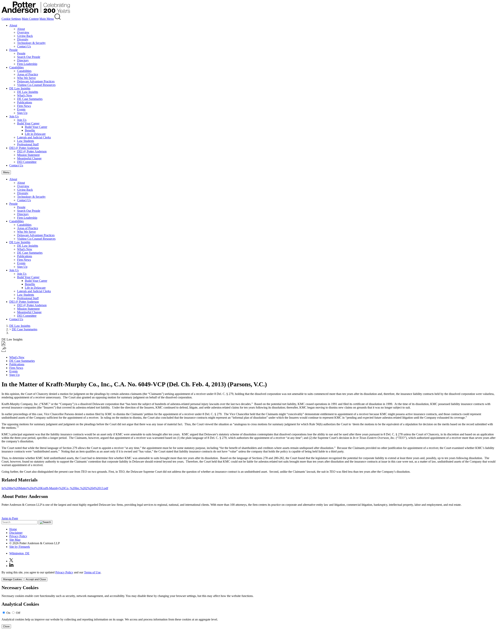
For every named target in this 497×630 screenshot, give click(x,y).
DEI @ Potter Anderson (24, 148)
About (13, 25)
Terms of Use (92, 572)
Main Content (30, 18)
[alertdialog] (248, 606)
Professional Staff (28, 144)
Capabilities (16, 67)
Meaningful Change (29, 158)
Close (6, 626)
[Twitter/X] (11, 561)
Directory (23, 60)
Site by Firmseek (19, 546)
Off (18, 612)
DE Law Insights (19, 88)
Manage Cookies (12, 579)
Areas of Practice (27, 74)
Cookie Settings (11, 18)
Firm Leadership (27, 64)
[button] (4, 350)
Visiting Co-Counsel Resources (36, 85)
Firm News (24, 106)
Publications (24, 102)
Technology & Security (31, 43)
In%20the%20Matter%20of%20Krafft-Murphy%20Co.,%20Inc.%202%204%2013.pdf (55, 488)
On (8, 612)
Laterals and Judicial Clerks (34, 137)
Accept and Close (36, 579)
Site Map (14, 539)
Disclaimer (16, 532)
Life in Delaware (35, 134)
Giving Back (25, 36)
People (13, 50)
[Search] (58, 18)
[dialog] (248, 576)
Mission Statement (28, 155)
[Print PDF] (3, 345)
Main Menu (46, 18)
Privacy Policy (18, 536)
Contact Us (24, 46)
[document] (248, 606)
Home (13, 529)
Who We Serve (26, 78)
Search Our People (28, 57)
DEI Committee (26, 162)
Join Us (14, 116)
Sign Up (22, 113)
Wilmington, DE (19, 553)
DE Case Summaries (30, 99)
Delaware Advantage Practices (36, 81)
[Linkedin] (11, 565)
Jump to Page (10, 518)
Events (21, 109)
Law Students (25, 141)
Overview (23, 32)
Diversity (22, 39)
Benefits (30, 130)
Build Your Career (28, 123)
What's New (24, 95)
